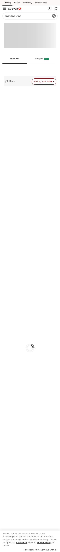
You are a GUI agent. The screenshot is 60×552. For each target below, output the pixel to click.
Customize (21, 542)
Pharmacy (27, 2)
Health (17, 2)
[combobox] (30, 16)
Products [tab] (14, 58)
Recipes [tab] (39, 58)
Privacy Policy (44, 542)
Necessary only (31, 550)
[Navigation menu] (4, 9)
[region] (30, 541)
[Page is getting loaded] (30, 348)
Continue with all (48, 550)
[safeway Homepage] (14, 8)
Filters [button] (11, 81)
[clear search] (54, 16)
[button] (49, 8)
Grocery (7, 2)
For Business (40, 2)
